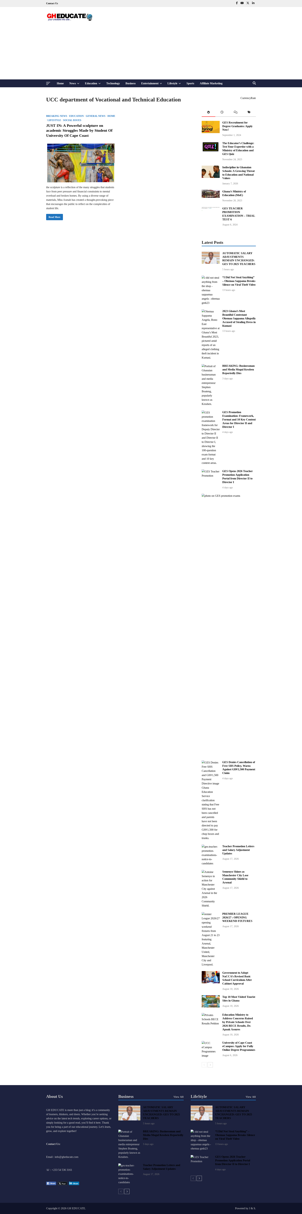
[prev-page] (204, 1064)
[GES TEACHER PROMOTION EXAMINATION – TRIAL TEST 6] (211, 218)
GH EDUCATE (76, 1208)
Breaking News (56, 116)
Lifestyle (175, 84)
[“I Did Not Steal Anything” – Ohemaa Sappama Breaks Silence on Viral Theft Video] (211, 302)
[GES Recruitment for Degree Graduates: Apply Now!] (211, 132)
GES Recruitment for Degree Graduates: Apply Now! (237, 126)
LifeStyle (199, 1096)
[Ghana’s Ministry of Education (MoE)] (211, 196)
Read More (54, 218)
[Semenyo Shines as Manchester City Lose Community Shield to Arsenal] (211, 905)
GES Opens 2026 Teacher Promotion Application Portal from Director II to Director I (232, 1160)
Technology (113, 83)
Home (60, 83)
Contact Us (52, 3)
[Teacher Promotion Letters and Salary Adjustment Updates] (211, 863)
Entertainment (153, 84)
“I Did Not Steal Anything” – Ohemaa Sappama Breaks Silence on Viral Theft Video (239, 281)
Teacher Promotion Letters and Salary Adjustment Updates (238, 850)
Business (130, 83)
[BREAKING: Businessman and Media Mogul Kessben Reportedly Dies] (211, 403)
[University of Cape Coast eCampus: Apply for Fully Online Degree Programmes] (211, 1055)
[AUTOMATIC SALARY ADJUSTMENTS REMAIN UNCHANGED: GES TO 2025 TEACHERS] (211, 262)
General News (95, 116)
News (75, 84)
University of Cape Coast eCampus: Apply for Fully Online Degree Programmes (238, 1046)
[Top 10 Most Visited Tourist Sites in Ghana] (211, 1006)
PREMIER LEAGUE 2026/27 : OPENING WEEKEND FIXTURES (237, 917)
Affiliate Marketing (211, 83)
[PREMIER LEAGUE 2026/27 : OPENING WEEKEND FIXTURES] (211, 964)
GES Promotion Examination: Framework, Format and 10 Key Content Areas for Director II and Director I (239, 419)
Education (94, 84)
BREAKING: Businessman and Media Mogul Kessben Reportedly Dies (238, 369)
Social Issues (72, 120)
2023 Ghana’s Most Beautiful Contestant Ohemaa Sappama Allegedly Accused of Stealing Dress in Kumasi (239, 318)
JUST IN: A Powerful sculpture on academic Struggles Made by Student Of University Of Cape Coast (79, 130)
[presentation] (208, 113)
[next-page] (210, 1064)
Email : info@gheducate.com (62, 1156)
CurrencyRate (248, 98)
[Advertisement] (151, 53)
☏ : (49, 1169)
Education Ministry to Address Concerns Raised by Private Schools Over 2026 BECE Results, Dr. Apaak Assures (237, 1022)
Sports (190, 83)
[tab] (208, 113)
